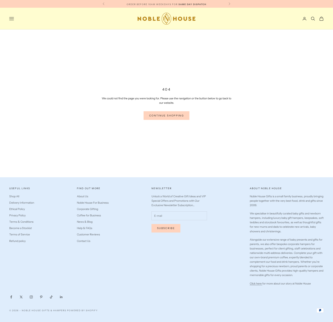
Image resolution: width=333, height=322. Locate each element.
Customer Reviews (88, 234)
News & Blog (84, 221)
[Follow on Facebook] (11, 297)
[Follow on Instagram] (31, 297)
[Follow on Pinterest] (41, 297)
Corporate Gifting (87, 209)
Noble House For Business (93, 202)
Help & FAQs (84, 228)
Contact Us (83, 241)
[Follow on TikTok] (51, 297)
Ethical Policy (17, 209)
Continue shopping (166, 115)
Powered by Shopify (82, 310)
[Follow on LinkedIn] (61, 297)
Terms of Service (19, 234)
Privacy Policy (17, 215)
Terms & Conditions (21, 221)
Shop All (14, 196)
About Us (82, 196)
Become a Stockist (20, 228)
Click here (256, 283)
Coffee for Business (89, 215)
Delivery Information (21, 202)
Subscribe (166, 228)
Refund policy (17, 241)
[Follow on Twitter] (21, 297)
